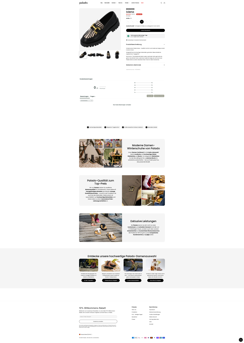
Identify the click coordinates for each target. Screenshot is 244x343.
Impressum (152, 309)
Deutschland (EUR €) (86, 334)
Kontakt (151, 324)
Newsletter (134, 317)
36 (128, 22)
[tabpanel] (122, 109)
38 (138, 22)
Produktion (134, 312)
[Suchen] (161, 3)
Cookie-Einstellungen (154, 314)
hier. (89, 327)
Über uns (134, 309)
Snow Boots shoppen (155, 280)
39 (141, 21)
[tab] (93, 96)
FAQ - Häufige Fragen (137, 314)
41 (151, 22)
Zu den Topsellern (88, 280)
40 (147, 22)
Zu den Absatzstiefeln (133, 280)
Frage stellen (150, 95)
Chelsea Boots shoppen (111, 280)
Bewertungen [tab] (84, 96)
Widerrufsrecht (153, 317)
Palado (84, 337)
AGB (150, 321)
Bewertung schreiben (159, 95)
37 (133, 22)
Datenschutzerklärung (155, 312)
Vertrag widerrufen (154, 319)
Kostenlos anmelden (98, 321)
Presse (133, 319)
